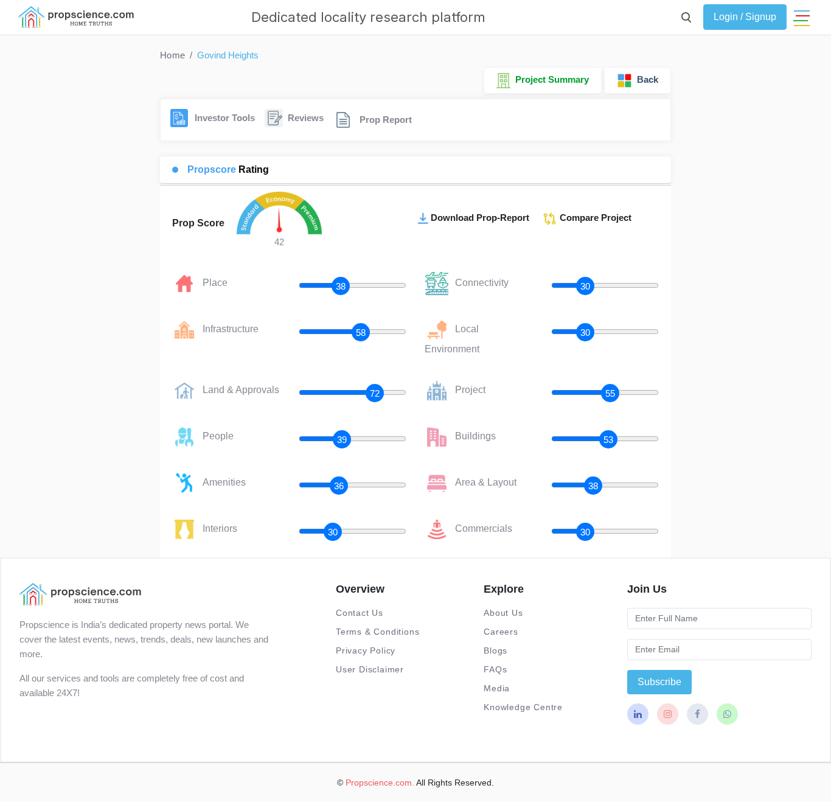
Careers (501, 631)
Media (497, 688)
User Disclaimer (370, 669)
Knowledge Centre (523, 707)
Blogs (495, 650)
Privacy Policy (365, 650)
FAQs (495, 669)
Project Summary (549, 79)
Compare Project (594, 217)
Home (172, 55)
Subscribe (659, 682)
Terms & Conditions (377, 631)
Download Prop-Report (480, 217)
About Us (503, 613)
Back (645, 79)
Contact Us (359, 613)
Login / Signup (745, 17)
